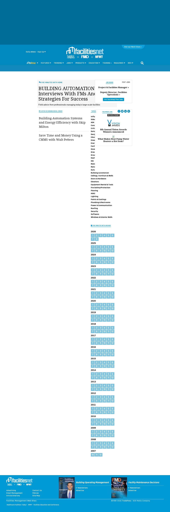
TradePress (126, 500)
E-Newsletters (82, 488)
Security (94, 211)
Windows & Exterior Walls (101, 217)
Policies (35, 493)
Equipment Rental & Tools (102, 184)
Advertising (11, 491)
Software (95, 214)
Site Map (36, 496)
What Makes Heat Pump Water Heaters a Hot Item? (113, 140)
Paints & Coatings (98, 199)
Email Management (14, 493)
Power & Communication (101, 205)
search (142, 63)
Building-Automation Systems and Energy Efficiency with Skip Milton (62, 122)
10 (105, 250)
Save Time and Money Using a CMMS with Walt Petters (61, 137)
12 (112, 250)
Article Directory (13, 496)
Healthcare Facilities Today (16, 505)
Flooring (94, 190)
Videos (93, 119)
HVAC (93, 193)
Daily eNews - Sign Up (35, 52)
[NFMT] (99, 57)
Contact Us (37, 491)
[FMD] (85, 57)
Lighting (94, 196)
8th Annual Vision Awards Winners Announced (113, 130)
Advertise (80, 491)
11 (108, 250)
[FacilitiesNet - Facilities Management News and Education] (85, 51)
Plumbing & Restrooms (100, 202)
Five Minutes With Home (51, 82)
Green (93, 152)
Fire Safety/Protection (100, 187)
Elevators (95, 181)
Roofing (94, 208)
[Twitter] (122, 111)
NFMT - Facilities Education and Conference (43, 505)
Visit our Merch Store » (133, 47)
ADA (92, 122)
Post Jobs (126, 82)
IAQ (92, 161)
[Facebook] (119, 111)
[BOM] (71, 58)
